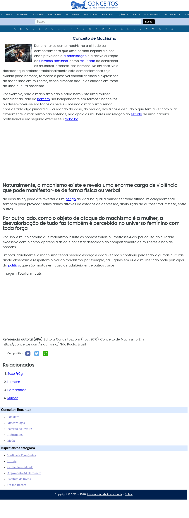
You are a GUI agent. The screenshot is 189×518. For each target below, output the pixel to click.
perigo (71, 199)
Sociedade (72, 14)
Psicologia (91, 14)
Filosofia (22, 14)
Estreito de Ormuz (19, 429)
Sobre (129, 494)
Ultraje (11, 461)
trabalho (71, 119)
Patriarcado (16, 390)
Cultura (6, 14)
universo (46, 61)
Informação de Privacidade (104, 494)
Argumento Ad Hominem (24, 473)
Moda (11, 440)
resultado (87, 61)
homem (43, 99)
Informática (15, 434)
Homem (13, 382)
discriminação (75, 56)
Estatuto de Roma (19, 479)
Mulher (12, 398)
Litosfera (13, 417)
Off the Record (17, 485)
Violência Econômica (21, 455)
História (38, 14)
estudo (136, 114)
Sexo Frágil (15, 373)
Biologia (107, 14)
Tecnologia (172, 14)
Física (136, 14)
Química (123, 14)
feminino (61, 61)
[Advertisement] (158, 69)
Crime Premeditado (20, 467)
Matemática (152, 14)
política (14, 265)
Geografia (55, 14)
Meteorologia (16, 423)
